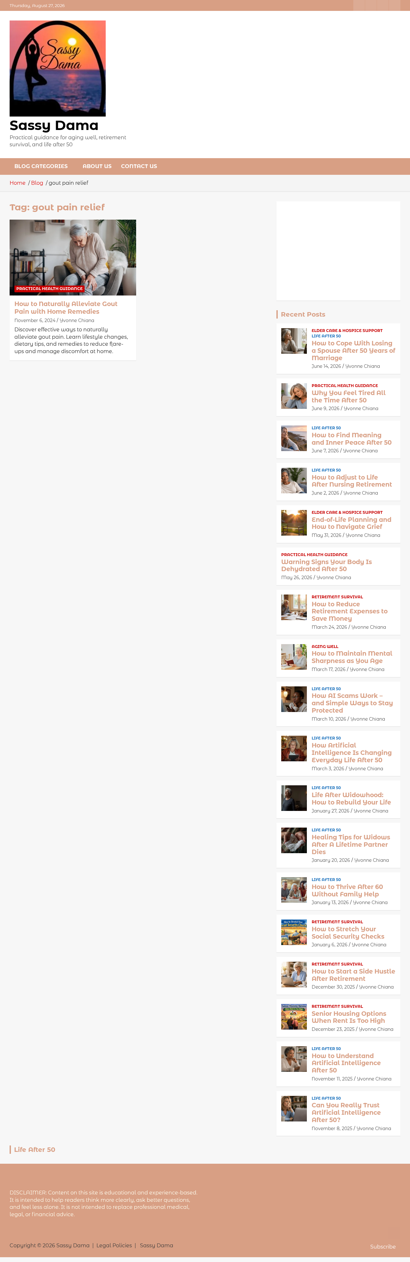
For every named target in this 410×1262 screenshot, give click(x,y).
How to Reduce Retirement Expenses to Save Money (350, 612)
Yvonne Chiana (77, 320)
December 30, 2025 (333, 987)
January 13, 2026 (330, 902)
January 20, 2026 (331, 860)
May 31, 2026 (326, 535)
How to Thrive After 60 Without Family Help (347, 890)
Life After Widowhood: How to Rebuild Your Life (351, 798)
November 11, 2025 (332, 1079)
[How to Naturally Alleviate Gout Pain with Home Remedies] (72, 257)
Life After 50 (326, 336)
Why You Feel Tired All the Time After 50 (349, 396)
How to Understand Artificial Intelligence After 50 (346, 1063)
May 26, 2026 (296, 577)
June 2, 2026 (325, 493)
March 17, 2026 (329, 669)
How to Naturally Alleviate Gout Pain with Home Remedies (66, 308)
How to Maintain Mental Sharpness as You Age (352, 657)
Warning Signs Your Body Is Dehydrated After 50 (326, 565)
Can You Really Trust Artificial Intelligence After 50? (346, 1113)
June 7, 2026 (325, 451)
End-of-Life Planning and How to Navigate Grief (351, 523)
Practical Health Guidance (49, 288)
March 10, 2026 (329, 719)
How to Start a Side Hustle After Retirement (353, 975)
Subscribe (383, 1247)
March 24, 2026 (329, 627)
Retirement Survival (337, 597)
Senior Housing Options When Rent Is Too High (349, 1017)
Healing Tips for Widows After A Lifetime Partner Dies (351, 845)
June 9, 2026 (326, 408)
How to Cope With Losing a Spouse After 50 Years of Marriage (353, 351)
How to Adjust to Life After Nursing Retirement (352, 481)
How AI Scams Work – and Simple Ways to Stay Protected (352, 703)
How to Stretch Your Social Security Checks (348, 933)
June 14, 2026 (326, 366)
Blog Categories (41, 166)
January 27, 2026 (330, 811)
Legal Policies (114, 1245)
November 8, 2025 (332, 1128)
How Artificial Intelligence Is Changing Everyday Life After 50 (352, 753)
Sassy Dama (54, 125)
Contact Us (139, 166)
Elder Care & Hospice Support (347, 330)
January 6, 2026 (330, 945)
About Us (97, 166)
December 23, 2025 (333, 1029)
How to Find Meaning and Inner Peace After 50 (352, 439)
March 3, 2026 (328, 769)
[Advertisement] (338, 251)
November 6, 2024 (34, 320)
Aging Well (325, 646)
